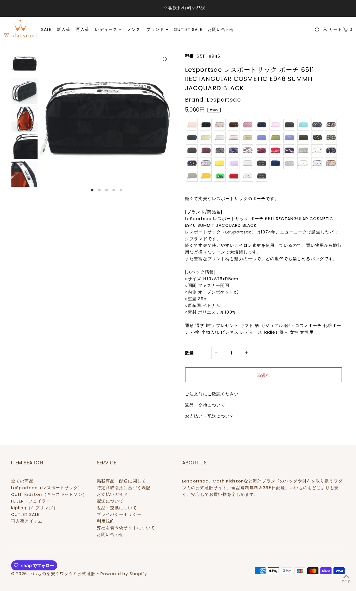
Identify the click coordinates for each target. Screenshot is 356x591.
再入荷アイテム (27, 521)
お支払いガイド (112, 494)
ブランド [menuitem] (155, 29)
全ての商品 (22, 481)
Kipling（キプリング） (34, 508)
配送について (110, 501)
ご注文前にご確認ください (212, 393)
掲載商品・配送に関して (121, 481)
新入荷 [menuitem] (63, 29)
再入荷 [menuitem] (82, 29)
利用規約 (106, 521)
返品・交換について (205, 405)
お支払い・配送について (209, 416)
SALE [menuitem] (46, 29)
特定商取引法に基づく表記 (124, 488)
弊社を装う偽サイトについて (126, 528)
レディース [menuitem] (106, 29)
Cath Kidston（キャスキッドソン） (49, 494)
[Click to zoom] (165, 59)
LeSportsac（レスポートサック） (47, 488)
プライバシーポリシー (119, 514)
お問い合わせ (110, 534)
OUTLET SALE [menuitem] (188, 29)
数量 (189, 353)
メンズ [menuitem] (133, 29)
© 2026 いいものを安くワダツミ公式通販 (53, 574)
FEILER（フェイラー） (33, 501)
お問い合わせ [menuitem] (221, 29)
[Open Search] (317, 29)
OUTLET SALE (25, 514)
